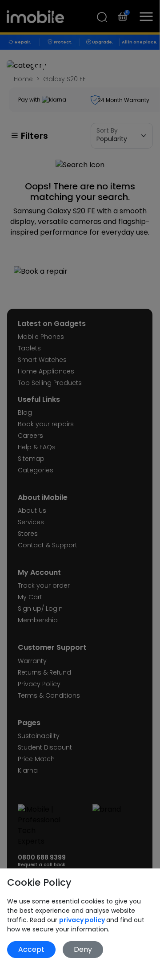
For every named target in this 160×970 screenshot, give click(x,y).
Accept (31, 949)
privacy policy (82, 919)
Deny (83, 949)
